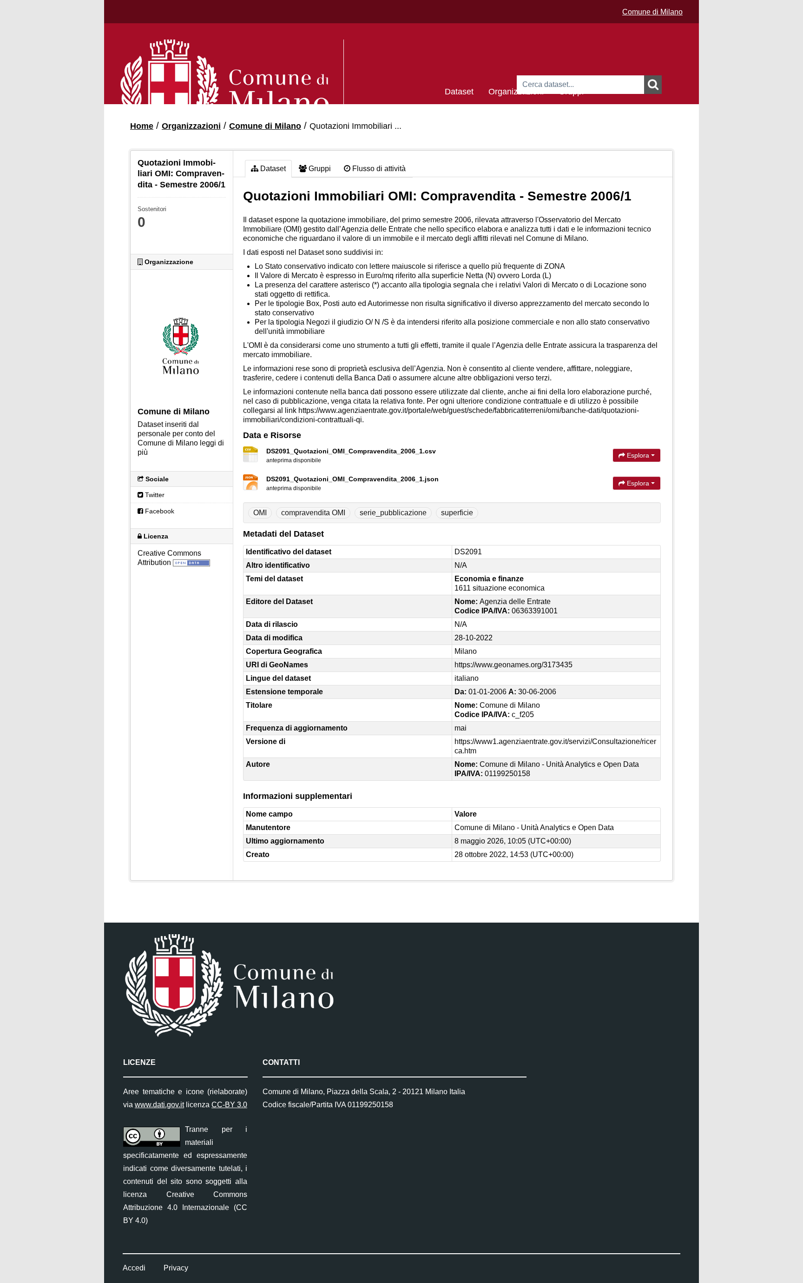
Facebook (158, 511)
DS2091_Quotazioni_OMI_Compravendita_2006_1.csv (351, 451)
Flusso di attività (378, 169)
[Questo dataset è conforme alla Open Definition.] (191, 562)
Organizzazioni (516, 91)
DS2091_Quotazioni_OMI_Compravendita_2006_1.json (352, 479)
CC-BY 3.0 (229, 1105)
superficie (457, 513)
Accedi (134, 1268)
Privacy (176, 1268)
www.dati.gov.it (159, 1105)
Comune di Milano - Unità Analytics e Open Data (534, 827)
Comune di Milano (652, 12)
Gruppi (571, 91)
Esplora (638, 455)
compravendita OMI (313, 513)
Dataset (459, 91)
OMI (260, 513)
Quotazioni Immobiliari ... (355, 126)
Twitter (154, 495)
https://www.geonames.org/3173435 (513, 665)
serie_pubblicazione (393, 513)
